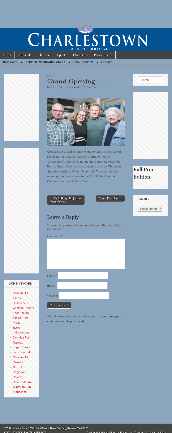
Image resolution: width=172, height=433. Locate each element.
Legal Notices (83, 62)
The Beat (44, 55)
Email (51, 285)
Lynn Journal (21, 352)
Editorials (24, 55)
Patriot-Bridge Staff (61, 87)
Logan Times (21, 347)
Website (52, 295)
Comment (54, 236)
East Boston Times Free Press (21, 317)
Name (52, 275)
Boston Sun (20, 303)
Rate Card (10, 62)
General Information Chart (45, 62)
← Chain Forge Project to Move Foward (65, 200)
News (7, 55)
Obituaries (80, 55)
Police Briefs (103, 55)
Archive (106, 62)
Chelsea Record (23, 307)
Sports (61, 55)
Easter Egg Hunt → (110, 198)
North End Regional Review (19, 372)
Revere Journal (23, 382)
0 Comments (98, 87)
